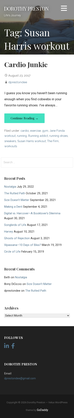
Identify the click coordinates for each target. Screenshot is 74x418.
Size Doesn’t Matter (16, 200)
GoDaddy (42, 410)
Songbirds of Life (15, 225)
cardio (25, 130)
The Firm (53, 141)
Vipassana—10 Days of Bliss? (22, 245)
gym (45, 130)
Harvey (8, 231)
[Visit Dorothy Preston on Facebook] (13, 347)
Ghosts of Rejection (17, 238)
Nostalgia (10, 186)
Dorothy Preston (26, 8)
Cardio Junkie (26, 64)
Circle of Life (12, 251)
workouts (10, 146)
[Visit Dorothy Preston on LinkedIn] (6, 347)
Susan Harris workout (31, 141)
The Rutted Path (14, 193)
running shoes (58, 135)
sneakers (10, 141)
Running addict (38, 135)
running (22, 135)
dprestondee (17, 82)
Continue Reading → (24, 118)
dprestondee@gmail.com (20, 378)
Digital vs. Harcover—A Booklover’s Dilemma (32, 213)
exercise (35, 130)
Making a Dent (13, 206)
